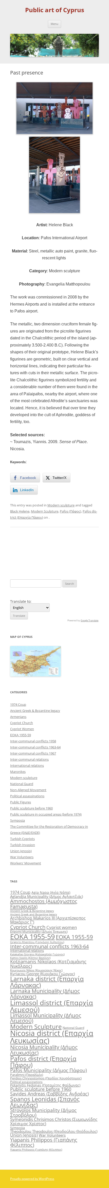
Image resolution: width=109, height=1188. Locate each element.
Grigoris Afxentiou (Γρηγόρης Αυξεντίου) (37, 942)
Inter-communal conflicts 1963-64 (35, 747)
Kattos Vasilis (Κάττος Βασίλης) (30, 958)
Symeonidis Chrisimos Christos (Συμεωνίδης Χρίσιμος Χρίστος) (53, 1121)
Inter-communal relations (29, 759)
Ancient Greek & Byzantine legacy (35, 710)
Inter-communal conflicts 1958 (33, 741)
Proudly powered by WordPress (32, 1179)
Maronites (18, 771)
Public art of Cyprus (54, 10)
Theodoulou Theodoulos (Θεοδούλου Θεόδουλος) (53, 1131)
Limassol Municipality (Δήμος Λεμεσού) (45, 1018)
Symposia (17, 820)
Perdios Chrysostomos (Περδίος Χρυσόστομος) (46, 1078)
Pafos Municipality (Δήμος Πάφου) (48, 1070)
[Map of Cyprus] (35, 675)
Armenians (18, 716)
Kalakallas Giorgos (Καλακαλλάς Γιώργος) (37, 954)
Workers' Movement (25, 863)
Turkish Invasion (22, 845)
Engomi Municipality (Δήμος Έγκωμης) (39, 931)
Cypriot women (61, 927)
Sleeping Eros (85, 549)
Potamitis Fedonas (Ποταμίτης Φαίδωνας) (45, 1085)
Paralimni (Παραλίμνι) (26, 1074)
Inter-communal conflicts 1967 (33, 753)
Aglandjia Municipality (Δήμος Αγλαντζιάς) (46, 896)
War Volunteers (21, 857)
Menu (54, 24)
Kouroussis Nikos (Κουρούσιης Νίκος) (36, 970)
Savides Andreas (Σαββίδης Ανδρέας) (49, 1094)
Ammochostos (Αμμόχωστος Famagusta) (43, 903)
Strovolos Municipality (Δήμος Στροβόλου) (43, 1112)
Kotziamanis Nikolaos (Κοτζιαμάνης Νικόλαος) (48, 963)
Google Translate (89, 620)
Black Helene (19, 511)
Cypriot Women (22, 729)
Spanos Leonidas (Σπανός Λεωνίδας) (45, 1102)
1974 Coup (18, 704)
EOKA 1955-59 (20, 735)
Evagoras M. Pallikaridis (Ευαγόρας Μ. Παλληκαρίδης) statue (31, 556)
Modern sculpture (61, 505)
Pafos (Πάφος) (70, 511)
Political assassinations (27, 796)
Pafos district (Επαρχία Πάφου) (43, 1061)
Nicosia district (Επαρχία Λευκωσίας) (51, 1037)
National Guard (21, 783)
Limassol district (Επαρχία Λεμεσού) (51, 1006)
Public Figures (20, 802)
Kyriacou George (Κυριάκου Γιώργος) (42, 973)
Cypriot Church (21, 722)
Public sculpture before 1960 (31, 808)
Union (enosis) (21, 851)
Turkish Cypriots (22, 838)
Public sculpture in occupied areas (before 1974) (46, 814)
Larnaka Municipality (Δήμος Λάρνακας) (45, 993)
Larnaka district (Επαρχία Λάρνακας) (47, 981)
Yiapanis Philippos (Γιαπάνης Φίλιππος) (43, 1142)
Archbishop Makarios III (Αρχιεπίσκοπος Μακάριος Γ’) (48, 920)
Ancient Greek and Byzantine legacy (33, 914)
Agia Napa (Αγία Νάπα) (50, 892)
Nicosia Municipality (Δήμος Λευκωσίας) (44, 1049)
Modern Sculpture (44, 511)
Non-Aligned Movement (28, 790)
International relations (27, 765)
